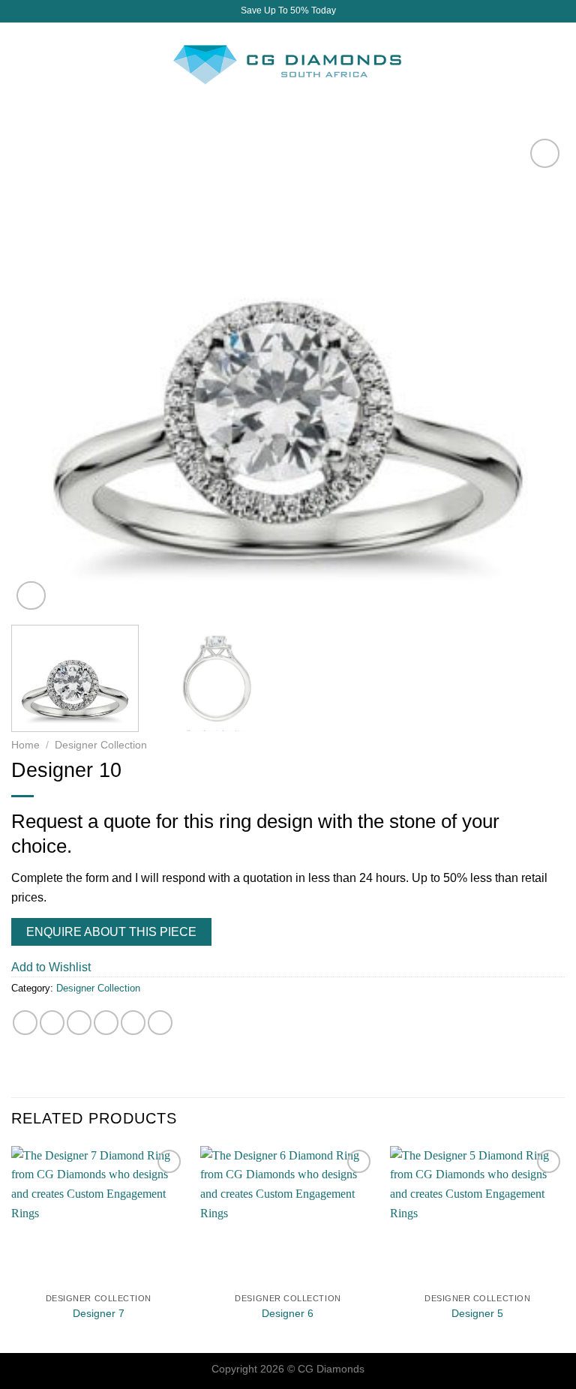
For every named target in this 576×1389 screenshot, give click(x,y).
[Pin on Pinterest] (133, 1022)
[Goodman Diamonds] (288, 64)
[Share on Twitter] (79, 1022)
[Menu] (20, 63)
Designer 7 (98, 1313)
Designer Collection (101, 745)
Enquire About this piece (111, 932)
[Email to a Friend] (106, 1022)
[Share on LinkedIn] (160, 1022)
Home (25, 745)
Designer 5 (477, 1313)
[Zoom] (31, 595)
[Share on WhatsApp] (25, 1022)
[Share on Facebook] (52, 1022)
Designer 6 (288, 1313)
